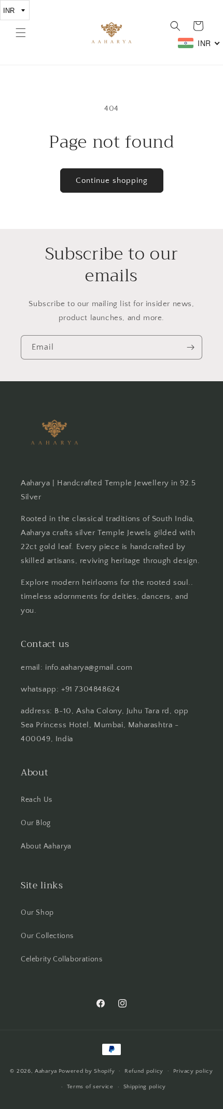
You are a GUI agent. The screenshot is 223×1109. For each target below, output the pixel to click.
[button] (20, 32)
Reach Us (36, 800)
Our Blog (36, 823)
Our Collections (47, 936)
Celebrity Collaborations (61, 959)
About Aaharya (46, 846)
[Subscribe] (190, 347)
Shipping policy (144, 1087)
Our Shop (37, 913)
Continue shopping (112, 180)
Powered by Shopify (87, 1071)
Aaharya (46, 1071)
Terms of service (90, 1087)
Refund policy (143, 1071)
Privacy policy (193, 1071)
